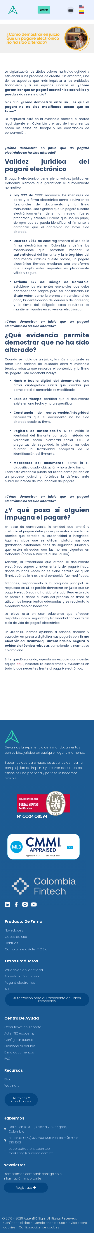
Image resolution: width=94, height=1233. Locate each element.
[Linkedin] (7, 904)
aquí (20, 664)
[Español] (82, 12)
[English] (82, 6)
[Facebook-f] (16, 904)
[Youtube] (34, 904)
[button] (70, 10)
